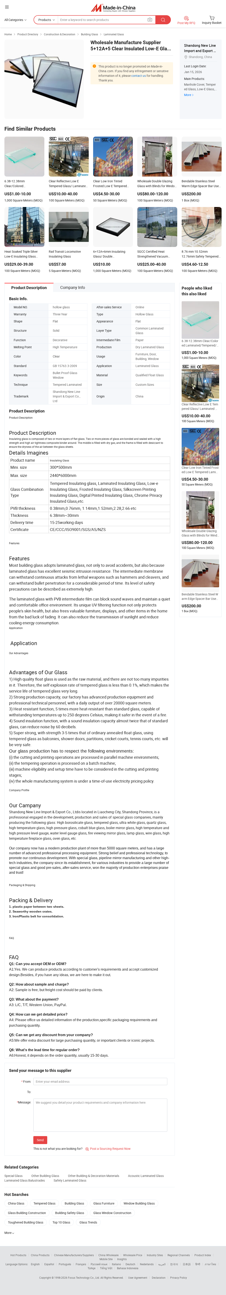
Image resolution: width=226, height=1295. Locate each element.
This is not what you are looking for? (58, 1148)
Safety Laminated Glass (70, 1180)
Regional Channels (179, 1255)
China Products (40, 1255)
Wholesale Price (132, 1255)
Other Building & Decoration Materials (93, 1176)
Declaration (159, 1277)
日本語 (187, 1264)
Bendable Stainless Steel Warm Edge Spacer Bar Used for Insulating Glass (200, 596)
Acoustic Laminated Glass (146, 1176)
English (35, 1264)
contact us (138, 75)
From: (26, 1081)
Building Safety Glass (69, 1213)
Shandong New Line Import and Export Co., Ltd (200, 50)
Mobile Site (106, 1259)
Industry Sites (155, 1255)
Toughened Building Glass (25, 1222)
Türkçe (91, 1268)
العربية (162, 1264)
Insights (122, 1259)
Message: (24, 1102)
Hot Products (18, 1255)
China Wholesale (108, 1255)
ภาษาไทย (210, 1264)
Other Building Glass (45, 1176)
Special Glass (13, 1176)
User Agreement (137, 1277)
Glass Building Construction (27, 1213)
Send (40, 1140)
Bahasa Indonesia (127, 1268)
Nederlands (147, 1264)
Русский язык (99, 1264)
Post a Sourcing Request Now (108, 1148)
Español (49, 1264)
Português (65, 1264)
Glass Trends (88, 1222)
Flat (55, 321)
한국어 (174, 1264)
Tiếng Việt (106, 1268)
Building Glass (74, 1203)
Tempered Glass (44, 1203)
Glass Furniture (103, 1203)
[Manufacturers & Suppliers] (113, 7)
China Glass (16, 1203)
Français (81, 1264)
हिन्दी (197, 1264)
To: (29, 1092)
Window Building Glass (139, 1203)
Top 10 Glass (61, 1222)
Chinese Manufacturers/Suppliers (74, 1255)
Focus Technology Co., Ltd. (84, 1277)
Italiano (116, 1264)
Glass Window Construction (112, 1213)
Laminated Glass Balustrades (24, 1180)
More (187, 95)
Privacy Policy (178, 1277)
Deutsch (130, 1264)
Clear (56, 356)
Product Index (202, 1255)
